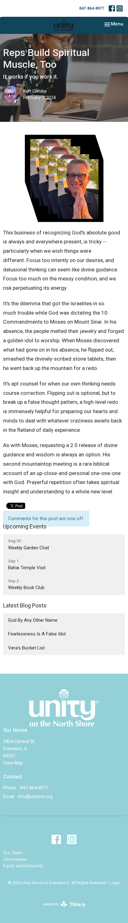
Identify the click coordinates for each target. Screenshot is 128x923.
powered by (61, 909)
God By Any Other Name (32, 620)
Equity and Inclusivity (23, 865)
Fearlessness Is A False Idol (37, 634)
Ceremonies (15, 859)
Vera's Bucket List (26, 648)
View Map (13, 763)
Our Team (13, 852)
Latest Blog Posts (25, 605)
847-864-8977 (91, 8)
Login (115, 882)
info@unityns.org (35, 796)
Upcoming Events (25, 526)
